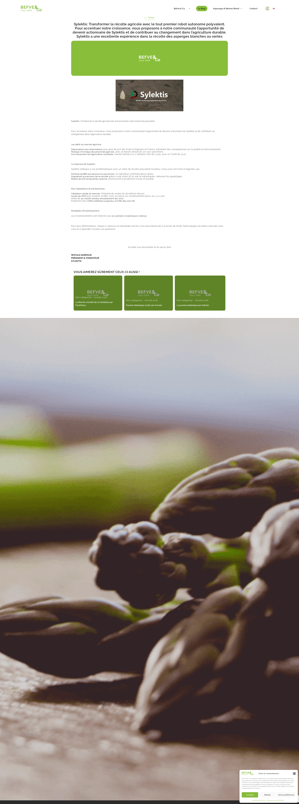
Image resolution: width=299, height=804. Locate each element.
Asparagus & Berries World (226, 8)
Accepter (250, 795)
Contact (254, 8)
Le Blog (202, 8)
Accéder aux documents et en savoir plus (149, 247)
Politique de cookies (258, 800)
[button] (294, 773)
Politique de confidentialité (275, 800)
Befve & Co (179, 8)
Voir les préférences (286, 795)
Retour (151, 18)
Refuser (267, 795)
